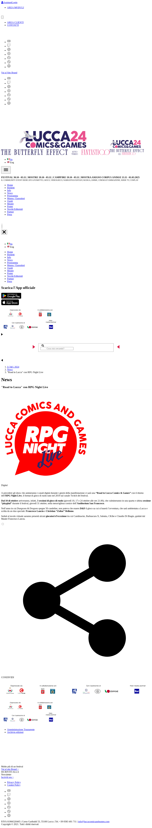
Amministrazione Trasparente (21, 729)
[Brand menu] (2, 17)
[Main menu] (6, 170)
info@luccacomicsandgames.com (93, 821)
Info (9, 190)
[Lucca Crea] (8, 14)
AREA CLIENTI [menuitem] (15, 22)
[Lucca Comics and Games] (37, 33)
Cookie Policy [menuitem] (13, 785)
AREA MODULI (15, 7)
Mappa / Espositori (16, 198)
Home (10, 185)
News (10, 193)
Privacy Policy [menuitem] (14, 782)
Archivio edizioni (15, 732)
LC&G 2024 (13, 367)
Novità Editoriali (15, 209)
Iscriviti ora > (7, 777)
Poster (10, 206)
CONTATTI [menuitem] (13, 25)
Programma (12, 195)
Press (9, 214)
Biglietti (11, 187)
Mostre (10, 204)
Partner (10, 212)
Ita (11, 159)
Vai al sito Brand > (10, 769)
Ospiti (10, 201)
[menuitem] (9, 42)
